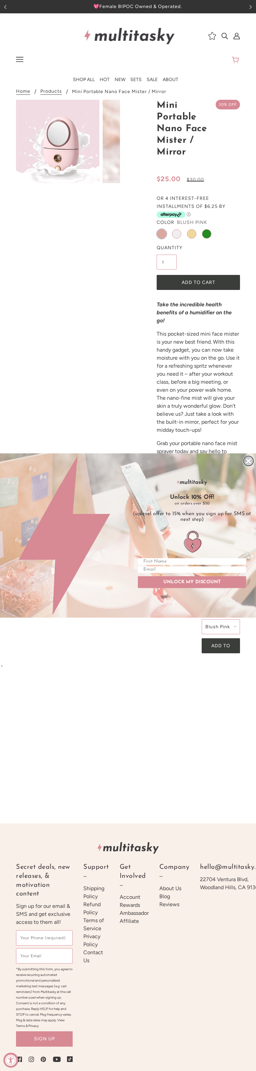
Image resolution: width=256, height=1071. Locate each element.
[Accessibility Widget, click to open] (10, 1060)
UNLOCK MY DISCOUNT (191, 582)
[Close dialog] (249, 461)
